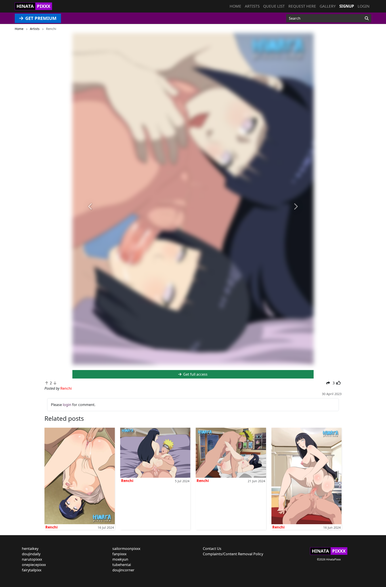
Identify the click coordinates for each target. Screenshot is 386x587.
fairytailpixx (31, 570)
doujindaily (31, 553)
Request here (302, 6)
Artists (252, 6)
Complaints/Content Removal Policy (233, 553)
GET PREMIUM (40, 18)
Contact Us (212, 548)
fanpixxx (119, 553)
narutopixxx (32, 559)
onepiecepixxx (34, 564)
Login (363, 6)
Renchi (51, 527)
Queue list (274, 6)
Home (235, 6)
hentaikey (30, 548)
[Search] (366, 18)
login (67, 404)
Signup (346, 6)
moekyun (120, 559)
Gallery (328, 6)
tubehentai (121, 564)
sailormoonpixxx (126, 548)
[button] (90, 206)
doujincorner (123, 570)
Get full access (195, 374)
